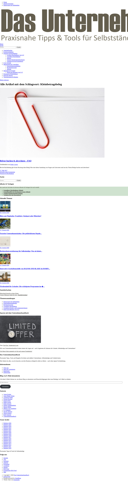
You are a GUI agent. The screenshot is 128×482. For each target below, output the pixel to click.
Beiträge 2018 (7, 435)
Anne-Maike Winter (8, 396)
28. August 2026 (4, 212)
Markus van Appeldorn (9, 408)
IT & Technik (7, 63)
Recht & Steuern (8, 75)
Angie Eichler (7, 394)
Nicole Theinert (7, 411)
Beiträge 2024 (7, 426)
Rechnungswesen (12, 67)
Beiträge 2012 (7, 445)
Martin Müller (7, 407)
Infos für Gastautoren (9, 369)
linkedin (5, 458)
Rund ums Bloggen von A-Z (15, 72)
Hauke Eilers (7, 400)
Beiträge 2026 (7, 423)
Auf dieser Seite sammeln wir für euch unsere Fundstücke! (16, 351)
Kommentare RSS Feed (10, 470)
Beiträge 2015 (7, 440)
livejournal (6, 464)
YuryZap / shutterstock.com (10, 345)
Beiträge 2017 (7, 437)
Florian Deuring (7, 399)
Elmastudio (16, 480)
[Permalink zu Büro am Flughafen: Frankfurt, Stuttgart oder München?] (5, 211)
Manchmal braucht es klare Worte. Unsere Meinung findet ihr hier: (13, 294)
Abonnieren (5, 386)
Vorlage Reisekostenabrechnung (16, 60)
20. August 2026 (4, 283)
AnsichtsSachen (7, 50)
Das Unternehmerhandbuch (21, 475)
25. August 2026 (4, 265)
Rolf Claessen (7, 415)
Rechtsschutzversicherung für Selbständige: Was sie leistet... (21, 251)
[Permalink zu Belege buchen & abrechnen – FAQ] (52, 157)
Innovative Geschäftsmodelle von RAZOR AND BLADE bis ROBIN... (25, 269)
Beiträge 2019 (7, 434)
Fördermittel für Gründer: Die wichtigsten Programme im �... (22, 286)
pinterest (5, 462)
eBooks (9, 58)
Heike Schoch (7, 404)
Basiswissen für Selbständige (11, 5)
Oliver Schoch (7, 413)
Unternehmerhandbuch (9, 416)
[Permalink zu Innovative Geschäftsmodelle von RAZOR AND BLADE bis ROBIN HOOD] (5, 263)
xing (4, 459)
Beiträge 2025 (7, 424)
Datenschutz (6, 372)
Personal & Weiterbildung (10, 74)
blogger (5, 467)
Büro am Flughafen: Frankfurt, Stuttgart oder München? (20, 216)
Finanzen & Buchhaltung (10, 53)
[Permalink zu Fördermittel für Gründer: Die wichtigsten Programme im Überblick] (5, 281)
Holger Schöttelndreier (9, 405)
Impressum (6, 371)
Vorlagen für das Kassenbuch (15, 61)
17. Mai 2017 (3, 170)
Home (5, 2)
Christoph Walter (8, 397)
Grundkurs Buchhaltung (13, 56)
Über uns (6, 368)
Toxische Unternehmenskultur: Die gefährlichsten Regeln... (21, 233)
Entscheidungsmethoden (13, 66)
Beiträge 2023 (7, 428)
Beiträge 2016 (7, 439)
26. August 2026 (4, 247)
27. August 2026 (4, 230)
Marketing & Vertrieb (9, 71)
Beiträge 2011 (7, 446)
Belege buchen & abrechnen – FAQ (15, 161)
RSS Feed (6, 469)
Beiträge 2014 (7, 442)
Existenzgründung (8, 52)
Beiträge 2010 (7, 448)
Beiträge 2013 (7, 443)
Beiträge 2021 (7, 431)
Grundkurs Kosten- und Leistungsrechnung (15, 308)
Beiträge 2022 (7, 429)
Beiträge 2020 (7, 432)
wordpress (6, 466)
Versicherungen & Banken (10, 77)
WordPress (18, 478)
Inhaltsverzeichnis (8, 3)
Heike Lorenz (14, 164)
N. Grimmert (7, 410)
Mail (4, 472)
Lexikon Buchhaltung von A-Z (15, 55)
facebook (6, 461)
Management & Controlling (11, 64)
